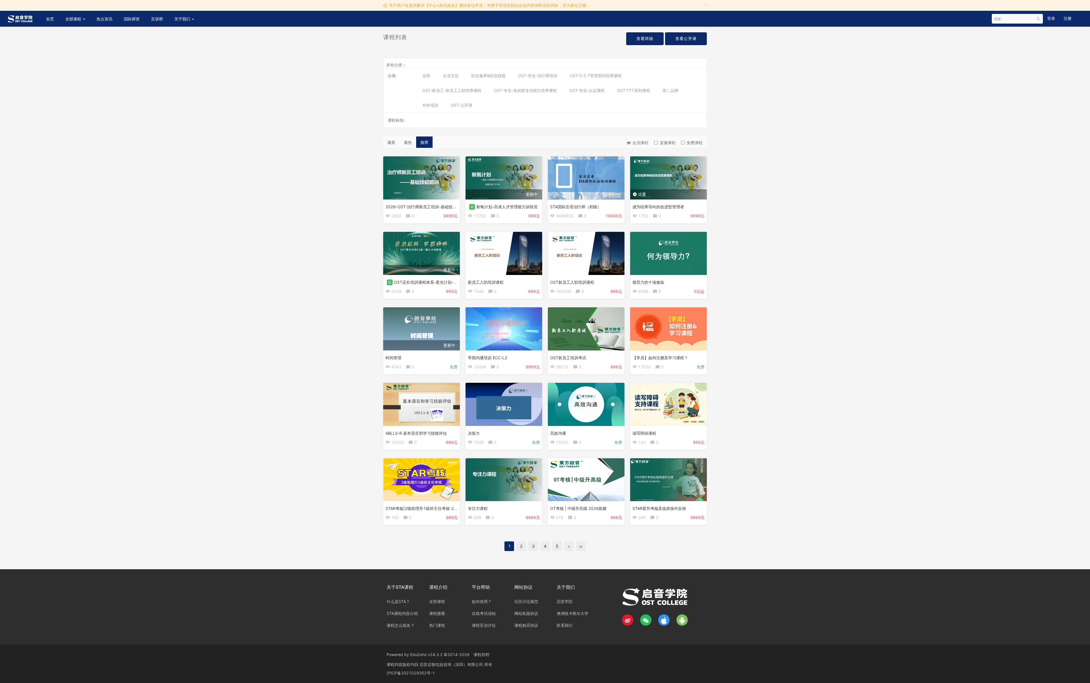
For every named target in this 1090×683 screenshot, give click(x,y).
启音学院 (565, 601)
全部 (426, 75)
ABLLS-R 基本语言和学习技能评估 (416, 433)
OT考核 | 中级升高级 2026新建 (578, 508)
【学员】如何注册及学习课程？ (660, 357)
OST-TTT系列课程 (633, 90)
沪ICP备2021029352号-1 (411, 673)
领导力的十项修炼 (648, 282)
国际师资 (132, 18)
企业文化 (451, 75)
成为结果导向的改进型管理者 (658, 206)
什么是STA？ (398, 601)
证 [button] (472, 207)
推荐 (424, 142)
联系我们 (565, 625)
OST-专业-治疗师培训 (537, 75)
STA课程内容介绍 (402, 613)
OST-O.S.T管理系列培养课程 (596, 75)
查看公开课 (686, 38)
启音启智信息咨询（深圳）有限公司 (452, 664)
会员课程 (639, 142)
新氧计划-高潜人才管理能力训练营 (507, 206)
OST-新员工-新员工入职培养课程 (451, 90)
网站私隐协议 (526, 613)
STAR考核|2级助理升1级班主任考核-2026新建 (427, 508)
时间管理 (393, 357)
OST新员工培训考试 (568, 357)
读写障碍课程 (644, 433)
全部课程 (73, 18)
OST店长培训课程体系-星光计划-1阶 (427, 282)
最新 (391, 142)
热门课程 (437, 625)
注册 (1068, 18)
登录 (1051, 18)
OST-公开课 (461, 105)
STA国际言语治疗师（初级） (575, 206)
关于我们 (182, 18)
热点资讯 (104, 18)
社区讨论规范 (526, 601)
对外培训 (430, 105)
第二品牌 (670, 90)
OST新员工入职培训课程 (572, 282)
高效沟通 (558, 433)
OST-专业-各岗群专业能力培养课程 (525, 90)
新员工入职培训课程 (486, 282)
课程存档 (481, 654)
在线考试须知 (484, 613)
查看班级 (644, 38)
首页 (50, 18)
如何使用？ (482, 601)
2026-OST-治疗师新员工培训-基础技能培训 (424, 206)
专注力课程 (478, 508)
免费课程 (695, 142)
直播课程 (668, 142)
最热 (408, 142)
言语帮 (157, 18)
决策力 (474, 433)
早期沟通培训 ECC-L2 (487, 357)
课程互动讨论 (484, 625)
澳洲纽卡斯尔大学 (572, 613)
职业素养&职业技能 (488, 75)
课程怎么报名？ (400, 625)
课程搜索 (437, 613)
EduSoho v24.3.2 (426, 654)
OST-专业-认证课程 (587, 90)
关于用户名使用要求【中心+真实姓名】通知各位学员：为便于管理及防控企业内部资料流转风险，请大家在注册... (489, 5)
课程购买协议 (526, 625)
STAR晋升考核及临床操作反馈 (659, 508)
